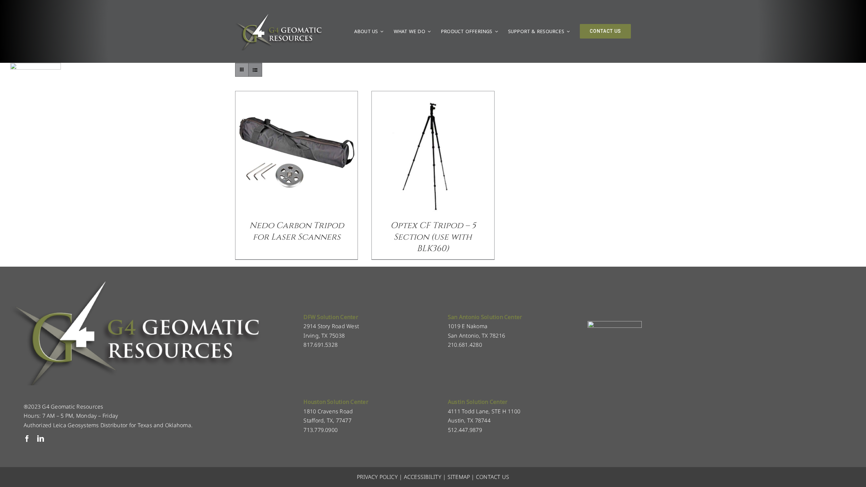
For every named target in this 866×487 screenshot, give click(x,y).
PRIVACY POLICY (377, 477)
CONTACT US (492, 477)
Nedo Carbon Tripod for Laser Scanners (296, 231)
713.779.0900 (320, 430)
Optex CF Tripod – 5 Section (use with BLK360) (433, 237)
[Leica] (35, 65)
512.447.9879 (465, 430)
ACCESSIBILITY (422, 477)
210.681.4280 (465, 344)
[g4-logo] (278, 15)
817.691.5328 (320, 344)
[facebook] (27, 438)
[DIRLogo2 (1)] (615, 323)
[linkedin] (40, 438)
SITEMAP (459, 477)
